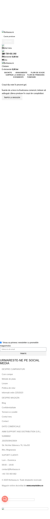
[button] (5, 499)
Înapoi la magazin (12, 97)
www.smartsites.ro (34, 486)
